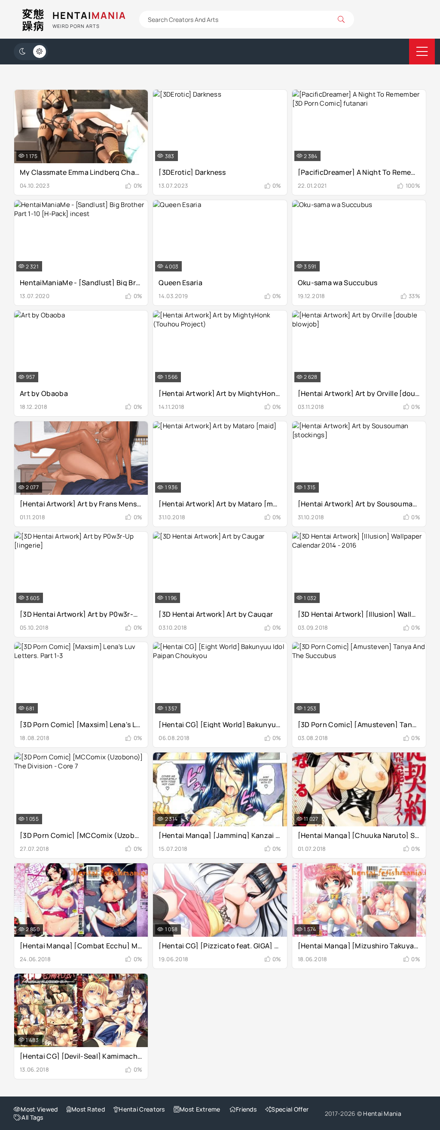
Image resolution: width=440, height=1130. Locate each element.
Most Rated (88, 1109)
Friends (246, 1109)
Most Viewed (39, 1109)
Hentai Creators (142, 1109)
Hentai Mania (382, 1113)
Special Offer (290, 1109)
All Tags (32, 1117)
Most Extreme (200, 1109)
